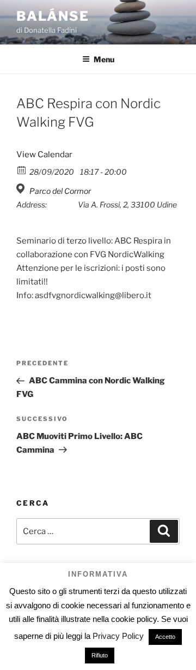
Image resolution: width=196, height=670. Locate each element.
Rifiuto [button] (99, 655)
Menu (104, 59)
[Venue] (22, 188)
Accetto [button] (165, 636)
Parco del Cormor (60, 190)
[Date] (22, 169)
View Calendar (44, 154)
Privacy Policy (118, 636)
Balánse (52, 16)
